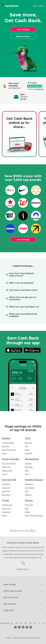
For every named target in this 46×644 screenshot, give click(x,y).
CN (17, 623)
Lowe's (4, 474)
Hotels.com (6, 508)
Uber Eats (6, 491)
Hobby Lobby (7, 470)
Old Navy (5, 446)
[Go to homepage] (9, 4)
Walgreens (29, 484)
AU (35, 623)
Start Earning (23, 29)
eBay (27, 470)
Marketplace (32, 459)
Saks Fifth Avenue (9, 450)
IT (39, 623)
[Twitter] (19, 627)
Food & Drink (9, 479)
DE (26, 623)
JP (21, 623)
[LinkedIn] (23, 627)
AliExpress (29, 467)
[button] (23, 584)
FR (30, 623)
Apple (27, 450)
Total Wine (6, 484)
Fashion (6, 438)
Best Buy (28, 443)
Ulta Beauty (29, 488)
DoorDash (6, 488)
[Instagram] (27, 627)
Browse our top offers (23, 530)
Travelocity (6, 512)
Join (35, 5)
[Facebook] (15, 627)
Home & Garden (10, 459)
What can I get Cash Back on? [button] (24, 307)
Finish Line (29, 505)
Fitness (29, 500)
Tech (27, 438)
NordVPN (28, 453)
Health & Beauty (34, 479)
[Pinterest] (30, 627)
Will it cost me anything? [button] (21, 283)
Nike (26, 508)
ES (44, 623)
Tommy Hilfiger (8, 443)
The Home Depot (9, 463)
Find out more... (23, 569)
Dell (26, 446)
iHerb (27, 491)
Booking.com (7, 505)
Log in (41, 5)
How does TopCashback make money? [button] (21, 274)
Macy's (4, 453)
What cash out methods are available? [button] (23, 315)
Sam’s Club (6, 467)
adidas (27, 512)
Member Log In (23, 36)
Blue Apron (6, 495)
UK (12, 623)
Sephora (28, 495)
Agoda (4, 515)
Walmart (28, 463)
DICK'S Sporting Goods (34, 515)
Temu (27, 474)
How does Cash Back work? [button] (23, 290)
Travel (5, 500)
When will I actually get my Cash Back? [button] (22, 298)
